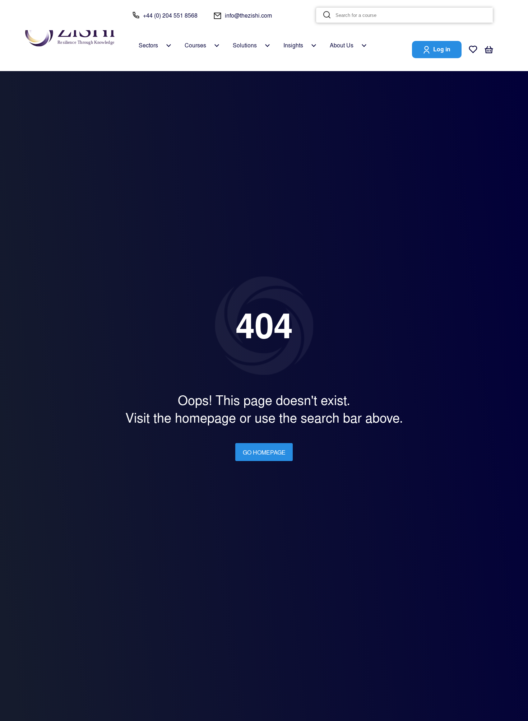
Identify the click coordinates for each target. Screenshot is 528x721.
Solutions (245, 45)
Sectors (148, 45)
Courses (195, 45)
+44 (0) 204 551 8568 (170, 15)
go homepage (264, 452)
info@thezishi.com (248, 15)
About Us (341, 45)
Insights (293, 45)
